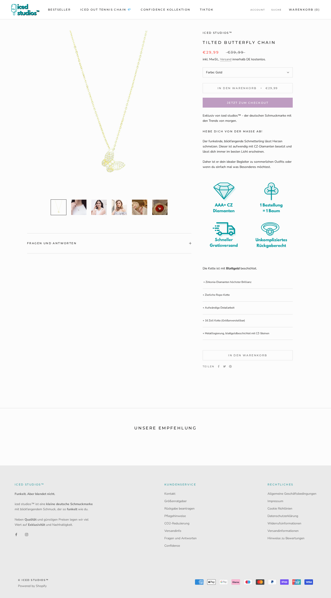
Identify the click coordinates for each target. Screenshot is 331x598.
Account (257, 9)
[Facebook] (218, 366)
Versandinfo (172, 531)
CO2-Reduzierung (176, 523)
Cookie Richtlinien (280, 508)
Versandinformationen (283, 531)
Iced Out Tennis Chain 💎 (105, 9)
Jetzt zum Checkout (247, 102)
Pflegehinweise (175, 516)
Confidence (172, 546)
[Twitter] (224, 366)
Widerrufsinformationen (284, 523)
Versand (225, 59)
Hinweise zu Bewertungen (286, 538)
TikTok (206, 9)
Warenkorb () (304, 9)
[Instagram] (26, 534)
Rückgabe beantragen (179, 508)
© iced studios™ (33, 580)
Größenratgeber (175, 501)
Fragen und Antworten (52, 243)
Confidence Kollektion (165, 9)
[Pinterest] (230, 366)
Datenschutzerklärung (283, 516)
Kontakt (169, 494)
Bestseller (59, 9)
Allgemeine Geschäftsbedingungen (292, 494)
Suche (276, 9)
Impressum (275, 501)
